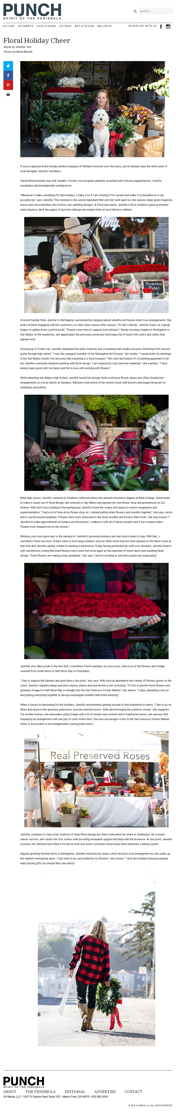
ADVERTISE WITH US (143, 26)
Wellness (104, 26)
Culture (9, 26)
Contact (133, 1091)
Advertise (105, 1091)
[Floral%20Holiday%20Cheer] (8, 95)
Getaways (26, 26)
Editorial (75, 1091)
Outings (65, 26)
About (9, 1091)
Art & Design (84, 26)
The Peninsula (40, 1091)
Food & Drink (46, 26)
